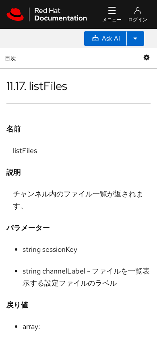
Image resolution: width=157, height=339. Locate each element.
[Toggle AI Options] (135, 38)
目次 (11, 58)
